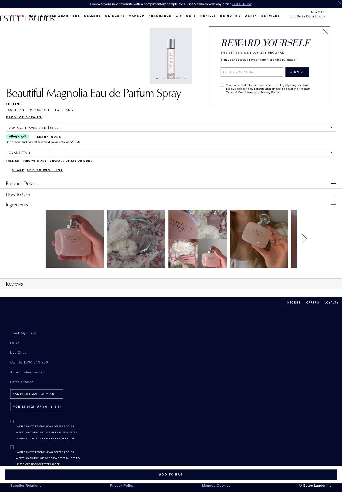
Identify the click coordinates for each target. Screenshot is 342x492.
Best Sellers (86, 16)
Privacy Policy (270, 92)
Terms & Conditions (239, 92)
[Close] (325, 31)
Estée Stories (22, 382)
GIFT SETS (185, 16)
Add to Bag (171, 474)
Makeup (136, 16)
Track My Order (23, 333)
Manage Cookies (216, 485)
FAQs (15, 342)
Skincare (114, 16)
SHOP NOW (241, 4)
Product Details (24, 117)
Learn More (49, 137)
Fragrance (160, 16)
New (33, 16)
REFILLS (208, 16)
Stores (294, 302)
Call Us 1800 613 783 (29, 362)
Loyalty (332, 302)
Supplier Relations (26, 485)
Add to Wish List (45, 170)
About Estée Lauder (27, 372)
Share (18, 170)
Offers (312, 302)
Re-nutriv (230, 16)
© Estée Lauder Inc (315, 485)
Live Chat (18, 352)
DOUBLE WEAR (54, 16)
